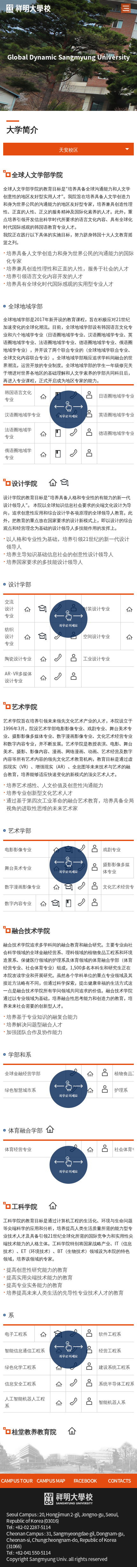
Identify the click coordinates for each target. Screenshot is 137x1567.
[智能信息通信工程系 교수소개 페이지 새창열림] (89, 1349)
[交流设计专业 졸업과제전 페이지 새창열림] (42, 608)
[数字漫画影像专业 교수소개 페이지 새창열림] (94, 885)
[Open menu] (126, 8)
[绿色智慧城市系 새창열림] (89, 1089)
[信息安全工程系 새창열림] (58, 1382)
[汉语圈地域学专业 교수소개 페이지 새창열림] (89, 413)
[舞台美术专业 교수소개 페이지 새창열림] (94, 867)
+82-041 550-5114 (33, 1552)
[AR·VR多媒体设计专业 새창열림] (42, 676)
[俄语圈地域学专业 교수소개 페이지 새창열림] (89, 453)
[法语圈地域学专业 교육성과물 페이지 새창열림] (58, 433)
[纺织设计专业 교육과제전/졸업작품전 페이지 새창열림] (42, 636)
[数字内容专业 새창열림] (42, 902)
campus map (51, 1480)
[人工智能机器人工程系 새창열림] (58, 1401)
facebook (85, 1480)
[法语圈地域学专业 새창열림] (42, 432)
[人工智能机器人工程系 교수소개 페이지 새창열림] (89, 1401)
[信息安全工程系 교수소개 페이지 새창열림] (89, 1382)
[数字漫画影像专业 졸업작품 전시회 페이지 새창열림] (68, 886)
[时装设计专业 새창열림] (128, 608)
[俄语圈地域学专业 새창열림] (42, 453)
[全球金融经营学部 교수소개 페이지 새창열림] (105, 1072)
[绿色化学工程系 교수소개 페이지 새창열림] (89, 1366)
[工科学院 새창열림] (53, 1205)
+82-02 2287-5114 (33, 1527)
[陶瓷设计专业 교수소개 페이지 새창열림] (73, 657)
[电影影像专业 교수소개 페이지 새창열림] (94, 848)
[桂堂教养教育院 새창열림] (72, 1430)
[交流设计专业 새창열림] (26, 608)
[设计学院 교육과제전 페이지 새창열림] (64, 482)
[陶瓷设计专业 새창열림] (42, 657)
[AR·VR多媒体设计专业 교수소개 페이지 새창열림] (73, 676)
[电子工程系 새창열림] (42, 1333)
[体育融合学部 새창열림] (50, 1129)
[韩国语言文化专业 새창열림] (42, 395)
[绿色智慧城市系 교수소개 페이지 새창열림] (105, 1089)
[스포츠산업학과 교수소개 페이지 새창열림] (105, 1148)
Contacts (119, 1480)
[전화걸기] (73, 432)
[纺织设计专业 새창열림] (26, 635)
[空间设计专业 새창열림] (128, 635)
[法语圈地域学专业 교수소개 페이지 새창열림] (89, 432)
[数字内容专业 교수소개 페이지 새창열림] (94, 902)
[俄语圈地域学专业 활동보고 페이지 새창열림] (58, 453)
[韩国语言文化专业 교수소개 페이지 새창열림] (89, 395)
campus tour (17, 1480)
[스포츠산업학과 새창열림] (89, 1148)
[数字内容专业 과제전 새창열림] (68, 903)
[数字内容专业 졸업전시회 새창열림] (55, 903)
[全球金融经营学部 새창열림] (89, 1072)
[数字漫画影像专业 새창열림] (55, 885)
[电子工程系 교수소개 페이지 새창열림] (89, 1333)
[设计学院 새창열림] (53, 482)
